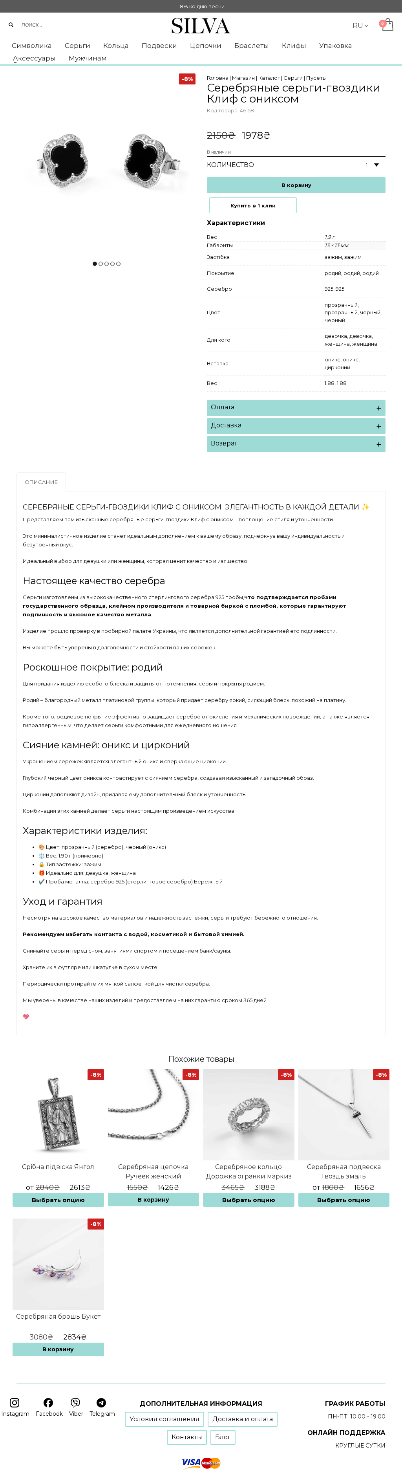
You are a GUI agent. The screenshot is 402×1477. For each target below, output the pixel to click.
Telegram (102, 1413)
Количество (230, 165)
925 (329, 289)
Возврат (224, 443)
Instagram (15, 1413)
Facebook (49, 1413)
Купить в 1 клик (253, 205)
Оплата (222, 407)
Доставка (226, 425)
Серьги (293, 78)
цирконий (337, 367)
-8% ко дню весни (201, 6)
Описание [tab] (41, 482)
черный (370, 312)
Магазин (243, 78)
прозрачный (341, 305)
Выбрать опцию (58, 1200)
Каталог (269, 78)
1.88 (329, 383)
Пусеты (316, 78)
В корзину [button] (153, 1199)
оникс (332, 359)
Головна (217, 78)
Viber (76, 1413)
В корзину (296, 185)
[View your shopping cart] (387, 25)
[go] (11, 24)
